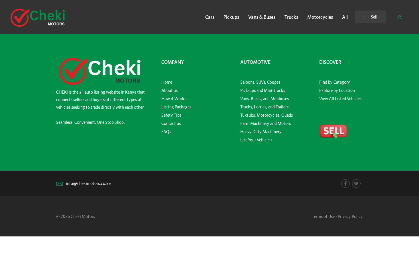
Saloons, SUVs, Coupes (260, 82)
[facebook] (345, 183)
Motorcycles (320, 17)
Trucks (291, 17)
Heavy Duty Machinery (261, 131)
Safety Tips (171, 115)
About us (169, 90)
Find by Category (334, 82)
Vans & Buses (261, 17)
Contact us (171, 123)
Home (166, 82)
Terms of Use (323, 216)
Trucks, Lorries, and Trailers (264, 106)
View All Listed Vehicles (340, 98)
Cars (209, 17)
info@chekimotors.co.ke (88, 183)
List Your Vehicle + (256, 139)
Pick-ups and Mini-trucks (262, 90)
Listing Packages (176, 106)
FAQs (166, 131)
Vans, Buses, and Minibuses (264, 98)
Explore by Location (337, 90)
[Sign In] (399, 17)
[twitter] (356, 183)
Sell (374, 17)
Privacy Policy (350, 216)
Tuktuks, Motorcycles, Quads (266, 115)
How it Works (173, 98)
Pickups (231, 17)
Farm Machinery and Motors (265, 123)
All (345, 17)
